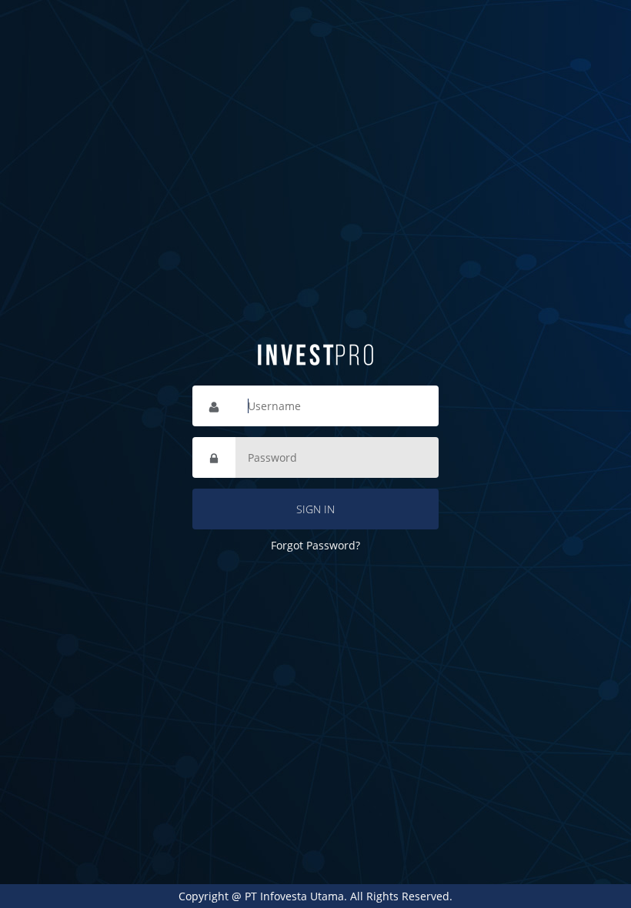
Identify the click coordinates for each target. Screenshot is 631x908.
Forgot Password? (315, 545)
